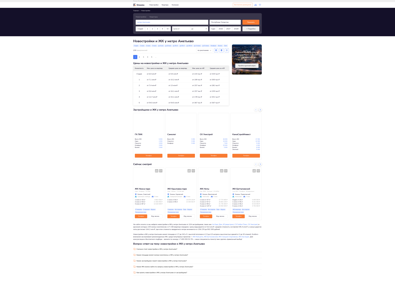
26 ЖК (225, 139)
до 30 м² (175, 46)
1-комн (142, 46)
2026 (221, 29)
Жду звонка (155, 216)
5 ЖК (160, 139)
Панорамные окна (140, 212)
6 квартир (171, 209)
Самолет (171, 134)
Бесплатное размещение (242, 5)
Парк (184, 209)
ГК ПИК (138, 134)
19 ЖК (225, 141)
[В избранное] (160, 170)
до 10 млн (168, 46)
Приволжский (245, 194)
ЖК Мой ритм (198, 237)
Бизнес (220, 46)
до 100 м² (189, 46)
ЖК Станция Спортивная (228, 237)
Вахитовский (212, 194)
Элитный (209, 191)
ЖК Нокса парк (142, 189)
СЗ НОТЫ (216, 191)
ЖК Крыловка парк (177, 189)
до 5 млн (160, 46)
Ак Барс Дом (217, 224)
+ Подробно (251, 29)
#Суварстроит (250, 191)
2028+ (236, 29)
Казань (140, 194)
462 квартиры (237, 209)
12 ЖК (258, 141)
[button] (135, 176)
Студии (136, 46)
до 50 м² (182, 46)
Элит (225, 46)
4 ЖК (258, 145)
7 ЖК (225, 143)
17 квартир (138, 209)
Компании (175, 5)
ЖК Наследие (244, 237)
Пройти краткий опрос (247, 66)
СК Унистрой (206, 134)
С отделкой (146, 209)
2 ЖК (160, 141)
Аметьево (206, 197)
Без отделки (178, 209)
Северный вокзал (176, 197)
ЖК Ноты (204, 189)
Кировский (179, 194)
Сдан (213, 29)
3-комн (154, 46)
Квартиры (165, 5)
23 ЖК (225, 145)
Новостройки (153, 5)
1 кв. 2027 (235, 191)
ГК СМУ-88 (180, 191)
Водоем (153, 209)
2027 (228, 29)
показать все (137, 36)
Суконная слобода (144, 197)
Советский (146, 194)
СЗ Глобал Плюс (241, 224)
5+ (168, 29)
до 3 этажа (197, 46)
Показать (251, 22)
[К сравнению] (255, 4)
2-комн (148, 46)
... (155, 57)
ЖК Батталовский (241, 189)
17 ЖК (258, 139)
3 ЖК (160, 143)
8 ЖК (258, 147)
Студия (140, 29)
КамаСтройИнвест (241, 134)
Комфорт (213, 46)
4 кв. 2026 (203, 191)
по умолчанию (203, 50)
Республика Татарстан (144, 1)
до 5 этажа (205, 46)
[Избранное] (260, 4)
